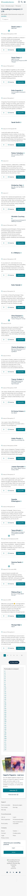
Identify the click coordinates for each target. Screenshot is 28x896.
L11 (5, 690)
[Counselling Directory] (8, 2)
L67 (5, 734)
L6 (5, 680)
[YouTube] (16, 872)
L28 (5, 720)
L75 (5, 749)
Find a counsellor (5, 805)
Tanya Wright (16, 530)
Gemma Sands (16, 562)
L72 (5, 744)
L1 (4, 671)
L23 (5, 710)
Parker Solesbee (17, 153)
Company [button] (4, 828)
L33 (5, 727)
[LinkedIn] (19, 872)
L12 (5, 691)
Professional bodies (18, 819)
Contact (3, 833)
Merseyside (18, 6)
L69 (5, 738)
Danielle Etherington (15, 500)
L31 (5, 723)
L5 (5, 678)
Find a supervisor (5, 819)
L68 (5, 736)
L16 (5, 699)
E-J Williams (15, 253)
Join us (3, 817)
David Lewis (15, 27)
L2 (5, 673)
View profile (20, 50)
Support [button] (3, 802)
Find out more (13, 795)
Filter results (14, 662)
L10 (5, 688)
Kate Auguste (16, 90)
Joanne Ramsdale (17, 467)
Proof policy (4, 823)
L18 (5, 703)
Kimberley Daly (17, 185)
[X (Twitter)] (13, 872)
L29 (5, 721)
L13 (5, 693)
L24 (5, 712)
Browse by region (10, 6)
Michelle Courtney (18, 216)
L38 (5, 733)
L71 (5, 742)
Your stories (4, 807)
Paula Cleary (16, 57)
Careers (16, 831)
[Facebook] (7, 872)
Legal (2, 835)
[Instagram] (10, 872)
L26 (5, 716)
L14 (5, 695)
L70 (5, 740)
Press (14, 835)
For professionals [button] (6, 814)
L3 (5, 675)
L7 (5, 682)
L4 (5, 677)
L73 (5, 746)
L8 (5, 684)
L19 (5, 705)
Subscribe (13, 790)
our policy (3, 16)
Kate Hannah (16, 285)
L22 (5, 708)
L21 (5, 706)
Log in (14, 817)
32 (21, 655)
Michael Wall (16, 625)
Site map (3, 809)
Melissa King (16, 592)
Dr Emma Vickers (17, 411)
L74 (5, 748)
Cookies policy (17, 833)
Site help (15, 807)
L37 (5, 731)
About (3, 831)
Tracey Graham (17, 379)
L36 (5, 729)
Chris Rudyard (16, 316)
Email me (11, 50)
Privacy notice (5, 838)
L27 (5, 718)
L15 (5, 697)
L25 (5, 714)
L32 (5, 725)
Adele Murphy (16, 438)
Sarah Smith (15, 122)
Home (2, 6)
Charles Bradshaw (17, 347)
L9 (5, 686)
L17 (5, 701)
